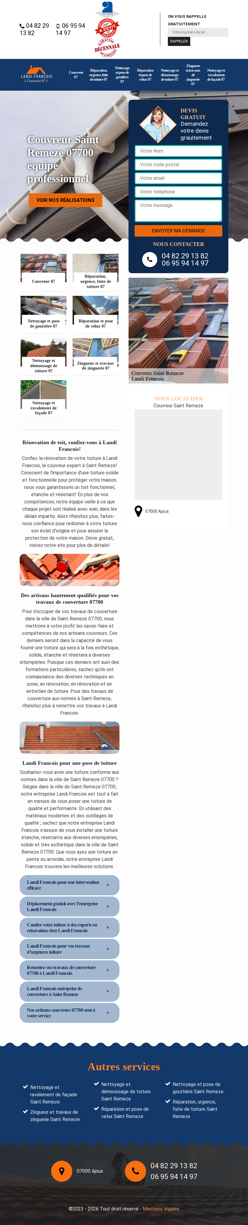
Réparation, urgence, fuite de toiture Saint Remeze (195, 1109)
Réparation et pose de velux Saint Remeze (125, 1112)
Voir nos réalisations (65, 200)
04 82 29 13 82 (34, 29)
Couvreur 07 (76, 74)
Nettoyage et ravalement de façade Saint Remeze (53, 1094)
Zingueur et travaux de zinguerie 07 (193, 74)
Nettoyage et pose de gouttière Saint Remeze (198, 1087)
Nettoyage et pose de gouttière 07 (122, 75)
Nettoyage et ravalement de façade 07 (216, 75)
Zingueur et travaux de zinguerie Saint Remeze (55, 1115)
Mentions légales (161, 1209)
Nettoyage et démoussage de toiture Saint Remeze (126, 1091)
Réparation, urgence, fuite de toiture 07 (98, 75)
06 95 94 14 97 (70, 29)
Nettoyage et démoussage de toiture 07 (169, 75)
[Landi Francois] (37, 74)
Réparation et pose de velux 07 (145, 75)
